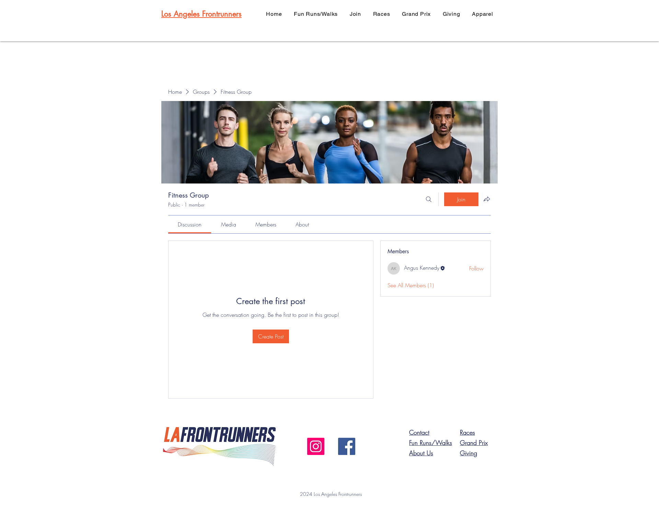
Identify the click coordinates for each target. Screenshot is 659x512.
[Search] (429, 199)
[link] (189, 224)
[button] (355, 14)
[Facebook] (346, 446)
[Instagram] (315, 446)
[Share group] (487, 199)
